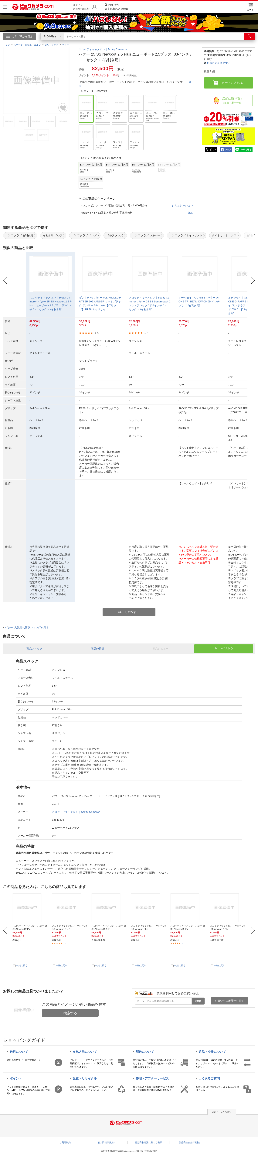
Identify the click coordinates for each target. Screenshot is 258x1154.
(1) (65, 943)
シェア (228, 149)
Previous (5, 280)
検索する (70, 1013)
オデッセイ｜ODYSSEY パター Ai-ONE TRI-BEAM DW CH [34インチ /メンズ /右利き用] (199, 301)
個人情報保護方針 (107, 1142)
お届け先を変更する (218, 62)
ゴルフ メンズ (114, 235)
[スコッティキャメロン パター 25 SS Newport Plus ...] (148, 907)
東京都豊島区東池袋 (116, 6)
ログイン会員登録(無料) (81, 6)
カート (250, 9)
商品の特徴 (97, 648)
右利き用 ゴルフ (52, 235)
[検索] (249, 36)
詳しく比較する (129, 612)
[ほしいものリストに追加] (63, 108)
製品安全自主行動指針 (190, 1142)
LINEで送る (246, 149)
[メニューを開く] (5, 6)
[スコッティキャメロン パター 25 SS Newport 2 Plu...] (30, 907)
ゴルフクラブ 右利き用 (19, 235)
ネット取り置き (178, 41)
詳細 (190, 212)
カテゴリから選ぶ (22, 36)
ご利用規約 (65, 1142)
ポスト (212, 149)
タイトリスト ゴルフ (224, 235)
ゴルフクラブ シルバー (146, 235)
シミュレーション (182, 205)
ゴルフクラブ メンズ (84, 235)
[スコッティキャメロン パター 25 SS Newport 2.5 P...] (69, 907)
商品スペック (34, 648)
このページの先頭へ (221, 1112)
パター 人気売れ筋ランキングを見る (27, 627)
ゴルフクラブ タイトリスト (186, 235)
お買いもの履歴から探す (229, 1000)
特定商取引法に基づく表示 (148, 1142)
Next (253, 280)
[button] (243, 234)
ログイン (47, 42)
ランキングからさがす (114, 41)
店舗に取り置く (233, 100)
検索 (198, 1001)
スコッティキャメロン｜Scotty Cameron (103, 49)
